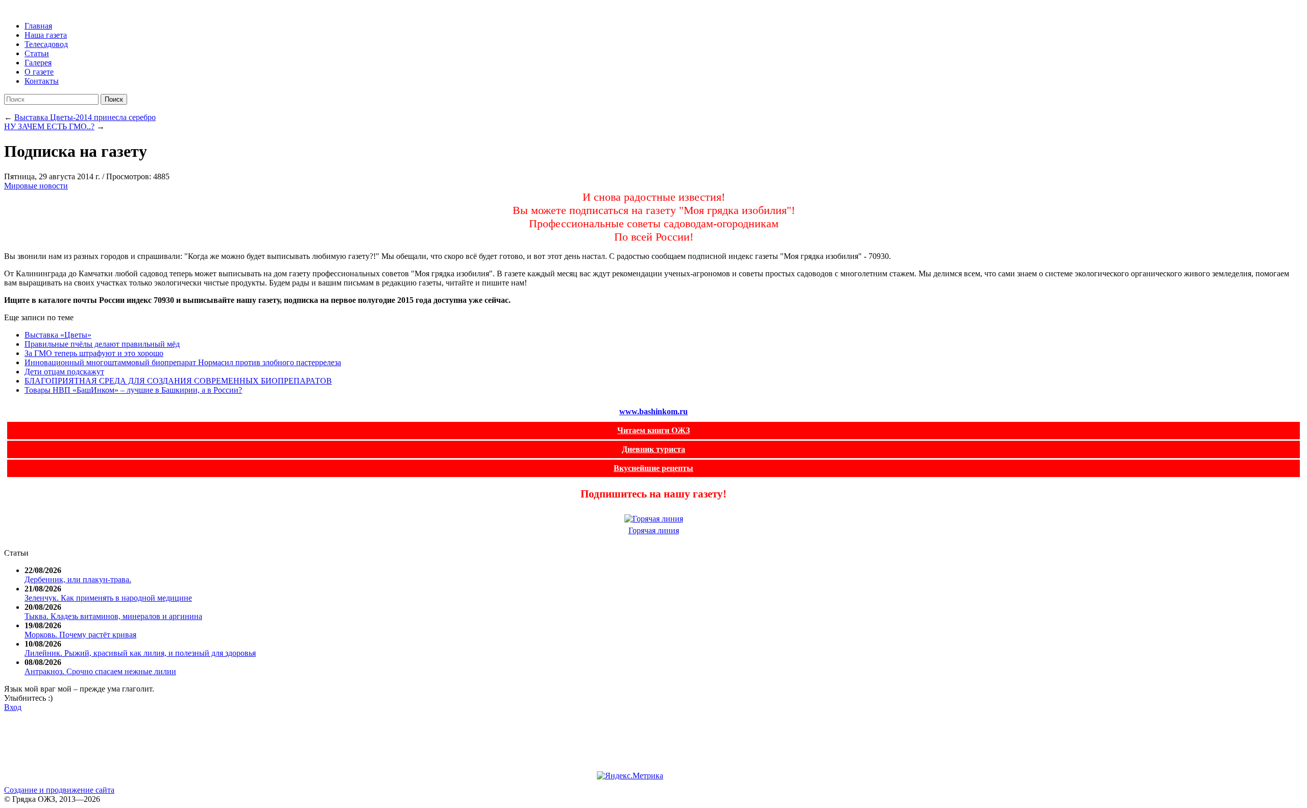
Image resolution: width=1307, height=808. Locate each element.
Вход (12, 707)
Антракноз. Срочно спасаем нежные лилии (100, 671)
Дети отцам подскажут (64, 371)
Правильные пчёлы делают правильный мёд (102, 344)
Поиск (114, 99)
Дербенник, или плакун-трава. (78, 579)
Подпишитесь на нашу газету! (653, 494)
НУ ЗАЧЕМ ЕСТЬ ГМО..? (49, 126)
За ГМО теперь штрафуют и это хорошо (94, 353)
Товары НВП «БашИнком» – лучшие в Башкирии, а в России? (133, 390)
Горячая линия (653, 530)
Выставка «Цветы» (58, 334)
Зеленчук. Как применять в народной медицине (108, 597)
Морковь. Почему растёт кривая (80, 634)
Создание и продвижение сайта (59, 790)
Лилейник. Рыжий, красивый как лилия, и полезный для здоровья (140, 653)
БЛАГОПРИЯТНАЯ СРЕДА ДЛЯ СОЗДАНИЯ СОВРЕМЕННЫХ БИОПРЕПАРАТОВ (178, 380)
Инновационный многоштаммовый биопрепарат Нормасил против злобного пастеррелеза (183, 362)
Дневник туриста (653, 449)
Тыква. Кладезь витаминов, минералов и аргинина (113, 616)
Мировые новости (36, 185)
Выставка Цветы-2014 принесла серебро (85, 117)
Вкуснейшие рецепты (653, 468)
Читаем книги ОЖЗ (653, 430)
